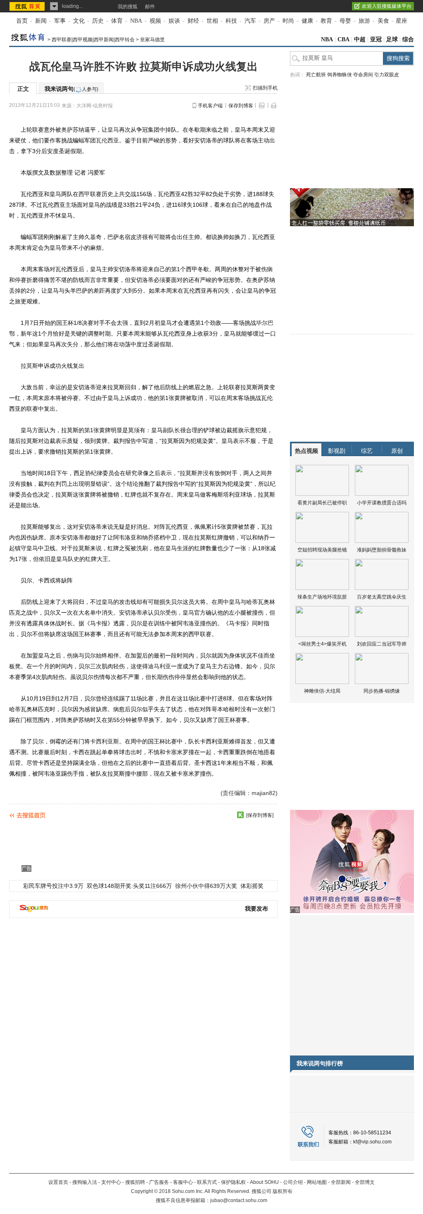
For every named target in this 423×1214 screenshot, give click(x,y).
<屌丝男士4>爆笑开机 (322, 644)
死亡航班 (316, 75)
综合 (408, 39)
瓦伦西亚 (107, 140)
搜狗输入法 (84, 1182)
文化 (79, 21)
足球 (392, 39)
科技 (231, 21)
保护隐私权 (233, 1182)
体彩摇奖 (252, 886)
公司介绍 (293, 1182)
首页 (22, 21)
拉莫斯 (29, 365)
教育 (326, 21)
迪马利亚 (159, 666)
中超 (360, 39)
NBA (136, 21)
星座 (401, 21)
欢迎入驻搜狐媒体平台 (386, 6)
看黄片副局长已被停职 (322, 503)
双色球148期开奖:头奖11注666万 (129, 886)
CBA (343, 39)
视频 (155, 21)
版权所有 (282, 1191)
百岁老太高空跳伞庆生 (381, 597)
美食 (383, 21)
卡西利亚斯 (104, 741)
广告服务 (159, 1182)
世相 (212, 21)
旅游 (364, 21)
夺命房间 (363, 75)
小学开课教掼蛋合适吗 (381, 503)
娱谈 (174, 21)
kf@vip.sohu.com (372, 1142)
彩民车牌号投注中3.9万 (53, 886)
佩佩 (200, 526)
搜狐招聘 (135, 1182)
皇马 (113, 129)
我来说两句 (71, 88)
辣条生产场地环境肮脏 (322, 597)
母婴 (345, 21)
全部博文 (365, 1182)
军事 (60, 21)
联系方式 (207, 1182)
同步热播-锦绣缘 (382, 691)
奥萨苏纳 (72, 129)
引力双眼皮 (386, 75)
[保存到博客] (259, 815)
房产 (269, 21)
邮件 (150, 6)
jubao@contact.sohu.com (238, 1200)
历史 (98, 21)
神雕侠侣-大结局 (322, 691)
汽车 (250, 21)
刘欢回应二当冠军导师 (381, 644)
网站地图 (317, 1182)
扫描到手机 (265, 88)
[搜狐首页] (28, 6)
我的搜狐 (128, 6)
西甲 (84, 194)
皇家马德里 (152, 40)
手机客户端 (210, 106)
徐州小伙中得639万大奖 (206, 886)
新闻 (41, 21)
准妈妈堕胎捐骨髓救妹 (381, 550)
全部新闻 (341, 1182)
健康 (307, 21)
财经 (193, 21)
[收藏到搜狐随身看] (240, 815)
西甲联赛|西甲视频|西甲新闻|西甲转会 (93, 40)
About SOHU (264, 1182)
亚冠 (376, 39)
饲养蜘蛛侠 (339, 75)
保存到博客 (240, 106)
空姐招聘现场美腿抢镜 (322, 550)
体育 (117, 21)
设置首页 (58, 1182)
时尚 (288, 21)
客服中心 (183, 1182)
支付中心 (111, 1182)
